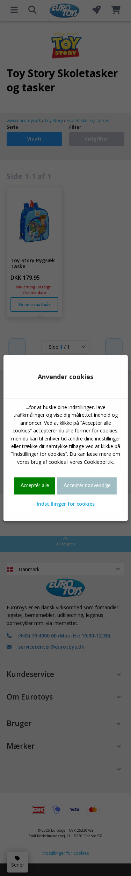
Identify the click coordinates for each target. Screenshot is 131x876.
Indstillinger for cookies (66, 503)
